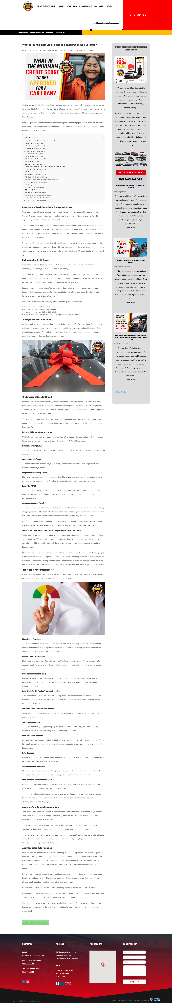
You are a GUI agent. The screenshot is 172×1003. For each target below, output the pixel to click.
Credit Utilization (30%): (35, 156)
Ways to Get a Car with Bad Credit (36, 182)
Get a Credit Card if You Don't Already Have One (43, 180)
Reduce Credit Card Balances (37, 174)
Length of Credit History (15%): (38, 159)
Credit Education (69, 50)
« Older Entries (120, 392)
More (101, 6)
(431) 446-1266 (28, 963)
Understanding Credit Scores (34, 143)
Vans (126, 343)
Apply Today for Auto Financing (36, 200)
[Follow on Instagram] (27, 981)
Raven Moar (30, 50)
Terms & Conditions (134, 1000)
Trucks (127, 266)
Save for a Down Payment (36, 187)
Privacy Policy (122, 1000)
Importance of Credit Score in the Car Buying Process (42, 141)
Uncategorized (120, 191)
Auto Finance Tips (54, 50)
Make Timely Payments (35, 172)
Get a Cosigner (32, 190)
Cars (116, 343)
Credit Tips (81, 50)
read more (131, 227)
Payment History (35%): (35, 154)
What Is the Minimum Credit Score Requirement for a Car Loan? (45, 167)
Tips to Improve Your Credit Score (36, 169)
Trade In (76, 6)
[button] (103, 964)
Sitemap (114, 1000)
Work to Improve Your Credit (37, 193)
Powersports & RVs (89, 6)
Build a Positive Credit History (37, 177)
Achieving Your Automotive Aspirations (38, 198)
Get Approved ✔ (138, 15)
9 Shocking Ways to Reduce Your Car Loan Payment (130, 186)
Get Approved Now (131, 172)
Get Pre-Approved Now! (36, 922)
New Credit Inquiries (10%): (36, 164)
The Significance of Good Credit (35, 146)
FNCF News (119, 266)
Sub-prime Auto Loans (35, 185)
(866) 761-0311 (28, 972)
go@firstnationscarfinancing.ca (34, 955)
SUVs (121, 343)
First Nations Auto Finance (46, 6)
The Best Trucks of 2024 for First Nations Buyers (131, 261)
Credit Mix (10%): (33, 161)
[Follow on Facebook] (23, 981)
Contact (110, 6)
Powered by (146, 1000)
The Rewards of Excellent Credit (36, 149)
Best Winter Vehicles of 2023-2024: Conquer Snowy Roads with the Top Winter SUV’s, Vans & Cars (131, 337)
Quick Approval (65, 6)
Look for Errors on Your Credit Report (40, 195)
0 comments (93, 50)
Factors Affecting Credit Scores (35, 151)
